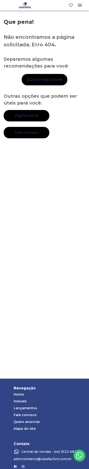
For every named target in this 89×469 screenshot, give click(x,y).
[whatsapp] (79, 455)
